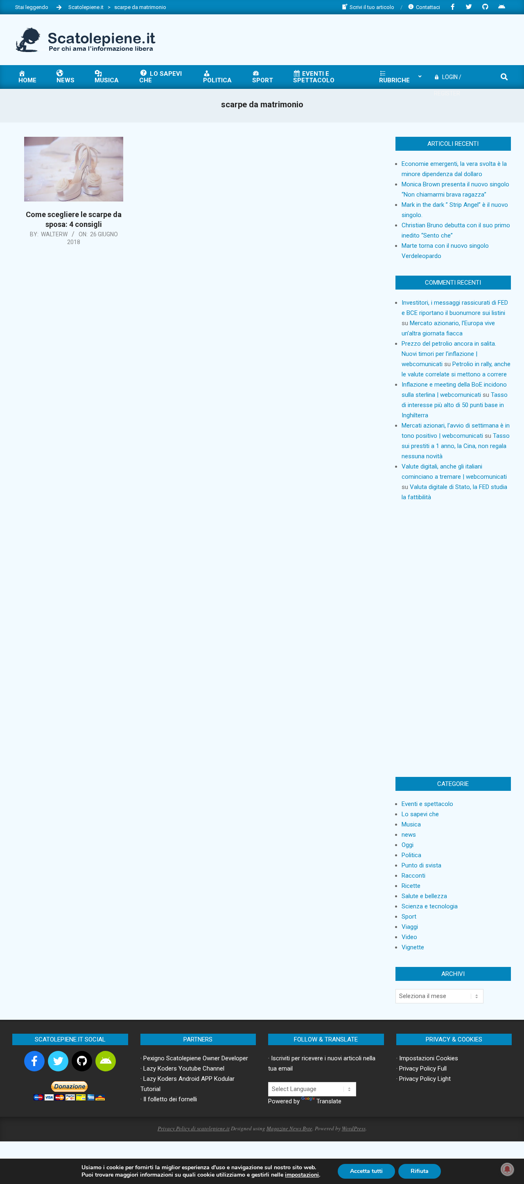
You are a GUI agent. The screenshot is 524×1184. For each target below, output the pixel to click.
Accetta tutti (366, 1171)
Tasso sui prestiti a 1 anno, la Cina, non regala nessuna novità (456, 446)
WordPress (354, 1128)
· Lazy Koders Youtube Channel (182, 1068)
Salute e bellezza (424, 896)
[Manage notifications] (507, 1169)
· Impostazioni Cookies (427, 1058)
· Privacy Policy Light (423, 1078)
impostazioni (302, 1175)
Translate (328, 1101)
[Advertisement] (361, 38)
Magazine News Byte (289, 1128)
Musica (411, 824)
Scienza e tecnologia (430, 906)
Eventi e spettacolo (427, 804)
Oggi (407, 845)
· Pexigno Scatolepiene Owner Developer (194, 1058)
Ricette (411, 886)
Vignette (413, 947)
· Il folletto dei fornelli (168, 1099)
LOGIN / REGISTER (447, 79)
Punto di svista (421, 865)
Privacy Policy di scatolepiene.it (194, 1128)
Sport (409, 916)
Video (409, 937)
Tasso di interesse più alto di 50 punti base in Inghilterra (455, 405)
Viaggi (410, 926)
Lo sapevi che (420, 814)
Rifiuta (420, 1171)
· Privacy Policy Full (421, 1068)
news (409, 834)
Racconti (413, 875)
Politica (411, 855)
